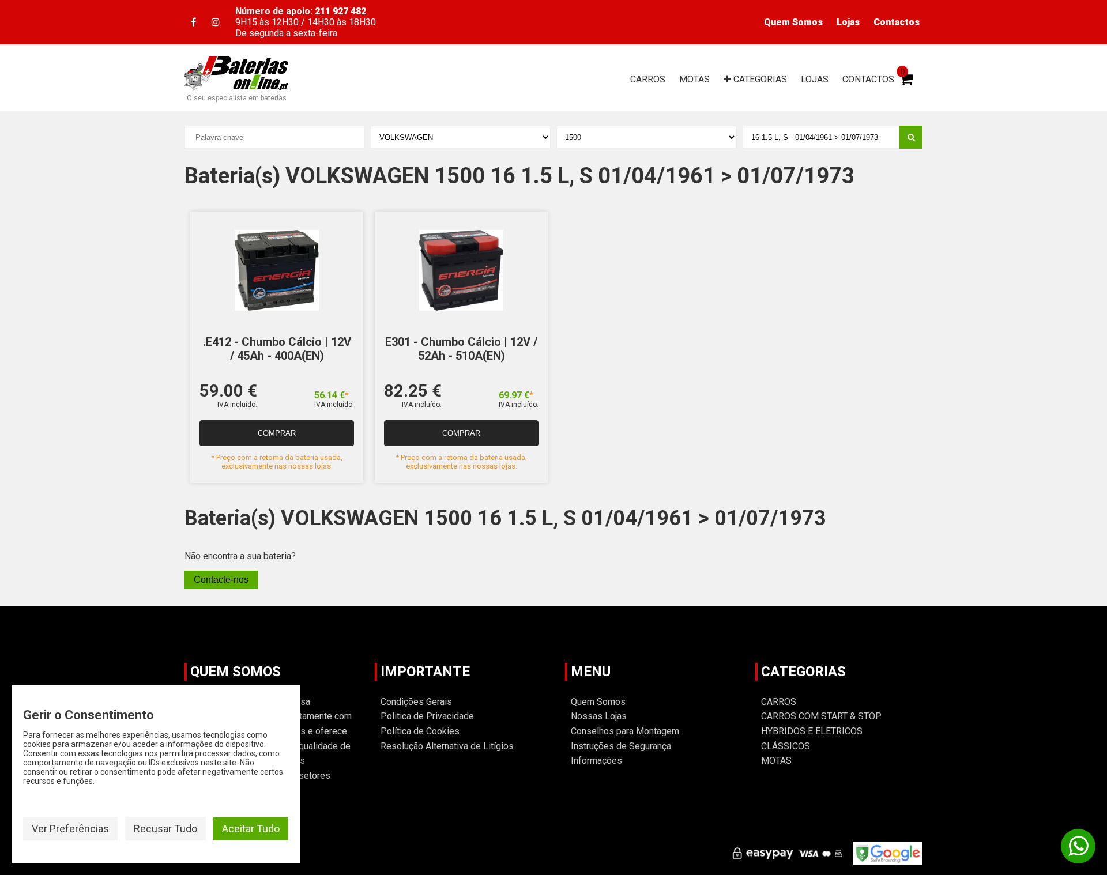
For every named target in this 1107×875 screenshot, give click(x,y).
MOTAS (694, 79)
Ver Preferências (70, 829)
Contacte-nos (221, 579)
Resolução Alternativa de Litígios (447, 746)
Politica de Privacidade (427, 716)
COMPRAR (277, 433)
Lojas (848, 22)
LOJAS (815, 79)
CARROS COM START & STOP (821, 716)
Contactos (896, 22)
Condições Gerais (416, 701)
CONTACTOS (868, 79)
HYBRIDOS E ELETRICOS (812, 731)
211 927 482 (340, 11)
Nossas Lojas (599, 716)
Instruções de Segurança (621, 746)
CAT (759, 79)
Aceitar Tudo (251, 829)
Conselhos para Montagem (625, 731)
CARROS (647, 79)
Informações (596, 760)
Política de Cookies (420, 731)
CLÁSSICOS (785, 746)
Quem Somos (793, 22)
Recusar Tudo (165, 829)
